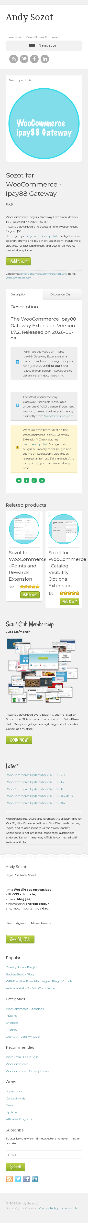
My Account (14, 1091)
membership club (35, 444)
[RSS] (13, 59)
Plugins (11, 1015)
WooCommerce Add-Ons (51, 273)
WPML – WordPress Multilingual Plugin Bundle (39, 981)
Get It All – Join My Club (23, 1036)
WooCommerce (17, 1064)
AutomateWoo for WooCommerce (30, 988)
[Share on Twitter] (19, 480)
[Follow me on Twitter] (24, 59)
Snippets (12, 1022)
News (9, 1105)
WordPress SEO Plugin (22, 1057)
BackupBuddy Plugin (21, 974)
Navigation (47, 45)
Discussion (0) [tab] (60, 294)
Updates (11, 1112)
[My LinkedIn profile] (45, 59)
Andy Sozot (29, 17)
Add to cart (18, 261)
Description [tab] (19, 294)
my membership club (42, 236)
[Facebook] (27, 1179)
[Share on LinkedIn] (42, 480)
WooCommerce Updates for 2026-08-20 (36, 775)
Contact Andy (16, 1098)
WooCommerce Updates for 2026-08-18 (35, 782)
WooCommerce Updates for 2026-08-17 (35, 789)
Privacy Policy (49, 1208)
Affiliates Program (19, 1119)
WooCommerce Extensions (25, 1009)
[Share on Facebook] (26, 480)
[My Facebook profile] (34, 59)
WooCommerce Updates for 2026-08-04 (36, 803)
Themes (11, 1029)
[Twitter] (18, 1179)
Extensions (27, 273)
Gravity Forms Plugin (21, 967)
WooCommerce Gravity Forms (27, 1071)
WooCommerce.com (19, 278)
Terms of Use (69, 1208)
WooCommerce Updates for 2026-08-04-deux (40, 796)
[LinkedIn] (35, 1179)
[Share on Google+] (34, 480)
